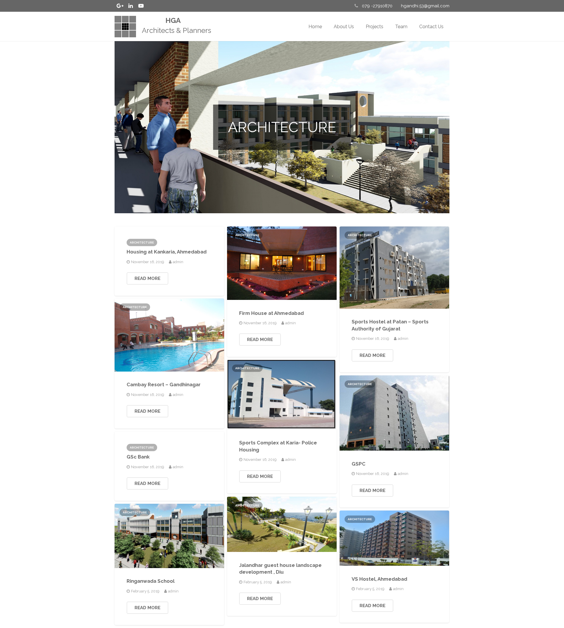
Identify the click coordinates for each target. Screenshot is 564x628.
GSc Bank (138, 457)
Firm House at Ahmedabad (271, 313)
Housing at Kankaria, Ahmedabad (167, 252)
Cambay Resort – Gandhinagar (164, 384)
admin (178, 262)
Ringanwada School (150, 581)
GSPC (358, 464)
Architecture (142, 242)
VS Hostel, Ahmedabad (379, 579)
